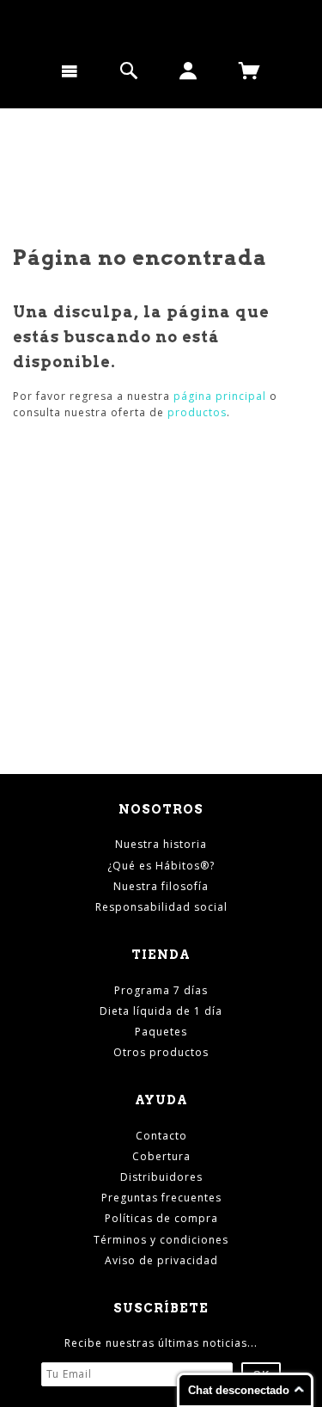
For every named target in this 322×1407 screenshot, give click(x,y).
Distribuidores (161, 1177)
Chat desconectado (238, 1390)
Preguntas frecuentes (161, 1197)
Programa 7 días (161, 990)
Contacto (161, 1135)
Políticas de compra (161, 1218)
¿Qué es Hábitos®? (161, 865)
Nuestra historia (161, 844)
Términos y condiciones (161, 1239)
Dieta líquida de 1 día (161, 1011)
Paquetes (161, 1031)
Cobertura (161, 1156)
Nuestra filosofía (161, 886)
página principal (219, 396)
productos (197, 412)
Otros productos (161, 1052)
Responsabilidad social (161, 907)
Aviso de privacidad (161, 1260)
